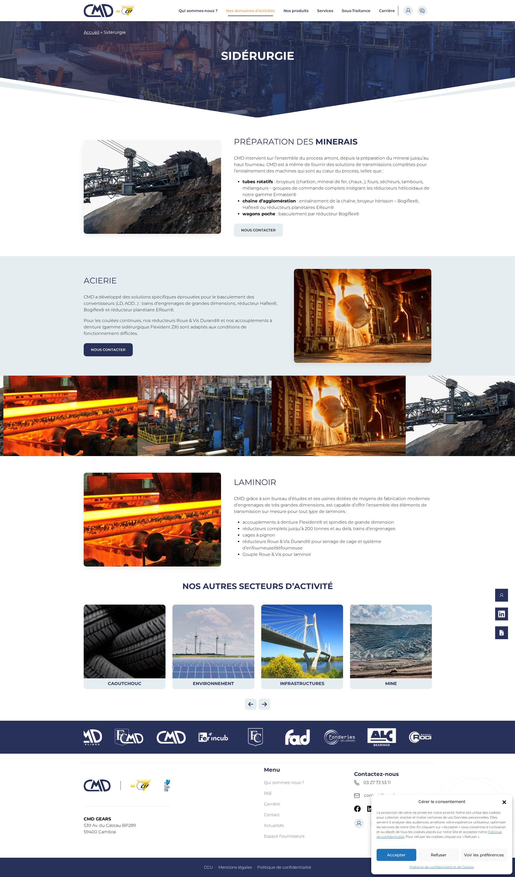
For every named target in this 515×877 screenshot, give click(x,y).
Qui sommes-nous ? (198, 10)
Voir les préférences (484, 854)
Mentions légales (235, 867)
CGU (208, 867)
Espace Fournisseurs (284, 836)
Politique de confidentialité (284, 867)
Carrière (387, 10)
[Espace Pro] (408, 11)
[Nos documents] (501, 632)
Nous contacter (258, 230)
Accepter (396, 854)
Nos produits (296, 10)
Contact (272, 814)
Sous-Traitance (356, 10)
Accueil (91, 32)
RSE (268, 793)
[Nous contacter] (501, 595)
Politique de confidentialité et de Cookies (442, 867)
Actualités (274, 825)
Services (325, 10)
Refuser (438, 854)
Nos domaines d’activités (250, 10)
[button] (504, 801)
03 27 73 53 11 (377, 782)
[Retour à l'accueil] (98, 10)
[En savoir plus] (501, 614)
